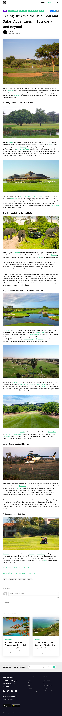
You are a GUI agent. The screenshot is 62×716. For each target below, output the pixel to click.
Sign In (43, 2)
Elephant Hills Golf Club (13, 434)
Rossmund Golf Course (25, 384)
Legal (58, 713)
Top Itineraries (33, 10)
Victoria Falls (52, 432)
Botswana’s (55, 205)
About (29, 680)
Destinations (22, 10)
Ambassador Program (33, 691)
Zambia (22, 432)
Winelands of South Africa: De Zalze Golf (16, 568)
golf (5, 579)
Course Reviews (13, 10)
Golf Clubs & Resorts (8, 699)
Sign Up (50, 2)
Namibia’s (45, 386)
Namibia (14, 382)
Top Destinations (47, 683)
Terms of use (42, 713)
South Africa (40, 332)
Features (30, 688)
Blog (5, 10)
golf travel (22, 579)
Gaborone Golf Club (22, 149)
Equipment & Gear (47, 685)
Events (45, 688)
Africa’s (51, 145)
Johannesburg (28, 339)
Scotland (31, 554)
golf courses (12, 579)
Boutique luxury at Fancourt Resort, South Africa (19, 573)
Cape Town (39, 339)
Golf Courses (46, 680)
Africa (16, 488)
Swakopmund (40, 384)
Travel (41, 10)
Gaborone (23, 147)
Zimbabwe (6, 436)
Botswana (10, 91)
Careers (30, 683)
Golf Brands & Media (48, 691)
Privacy (50, 713)
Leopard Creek (34, 334)
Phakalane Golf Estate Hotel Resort (30, 196)
